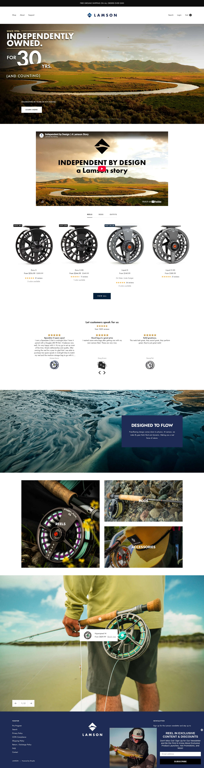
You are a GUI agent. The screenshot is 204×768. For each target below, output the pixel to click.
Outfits (113, 215)
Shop (14, 15)
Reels (89, 215)
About (22, 15)
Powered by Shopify (28, 761)
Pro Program (17, 725)
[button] (100, 372)
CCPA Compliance (19, 737)
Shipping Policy (18, 741)
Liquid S (125, 270)
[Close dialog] (202, 730)
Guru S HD (79, 270)
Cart (188, 15)
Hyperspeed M (100, 633)
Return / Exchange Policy (21, 744)
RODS (101, 215)
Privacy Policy (17, 733)
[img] (102, 326)
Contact (15, 752)
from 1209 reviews (102, 329)
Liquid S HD (170, 270)
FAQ (14, 748)
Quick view (111, 636)
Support (31, 15)
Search (170, 15)
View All (102, 296)
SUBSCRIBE (180, 761)
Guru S (33, 270)
